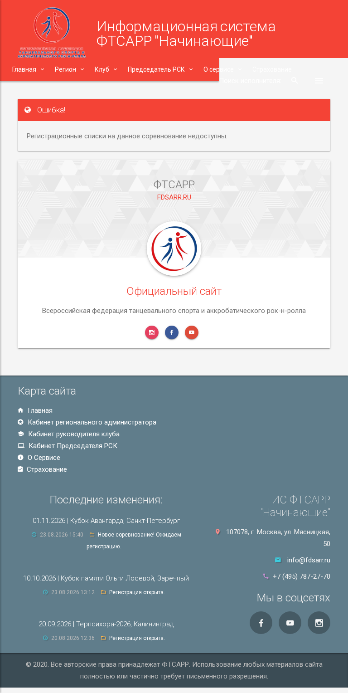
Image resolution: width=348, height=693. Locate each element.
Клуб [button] (102, 69)
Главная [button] (24, 69)
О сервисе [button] (218, 69)
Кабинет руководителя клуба (73, 434)
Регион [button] (65, 69)
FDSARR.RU (174, 197)
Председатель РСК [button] (156, 69)
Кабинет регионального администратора (91, 422)
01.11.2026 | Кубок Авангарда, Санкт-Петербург (106, 521)
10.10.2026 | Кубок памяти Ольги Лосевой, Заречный (106, 578)
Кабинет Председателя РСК (72, 446)
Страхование (46, 469)
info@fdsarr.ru (308, 560)
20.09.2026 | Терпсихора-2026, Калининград (106, 624)
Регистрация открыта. (137, 592)
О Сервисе (43, 458)
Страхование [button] (272, 69)
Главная (39, 410)
